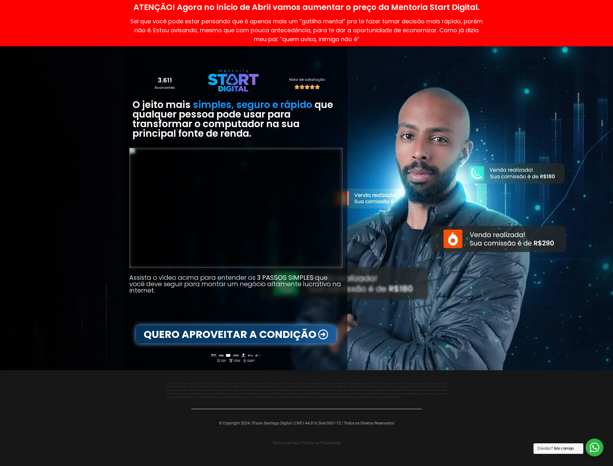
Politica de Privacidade (321, 443)
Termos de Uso (285, 443)
